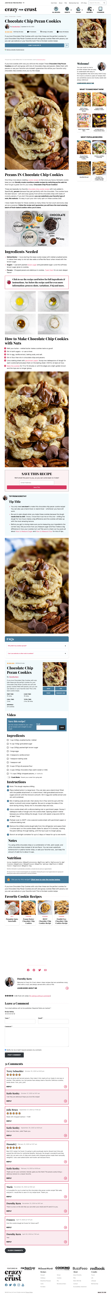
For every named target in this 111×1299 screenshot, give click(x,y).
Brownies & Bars (61, 1283)
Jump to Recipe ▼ (34, 45)
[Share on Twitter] (39, 970)
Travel (93, 1275)
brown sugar (32, 265)
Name (7, 1018)
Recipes (43, 1272)
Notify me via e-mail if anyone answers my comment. (24, 1050)
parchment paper (31, 360)
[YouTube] (23, 1286)
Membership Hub (74, 3)
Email (38, 724)
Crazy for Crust (13, 1276)
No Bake (42, 1286)
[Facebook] (6, 1286)
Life (92, 1278)
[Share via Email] (45, 970)
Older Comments (15, 1250)
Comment (8, 1026)
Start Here (54, 3)
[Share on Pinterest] (34, 970)
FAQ (66, 3)
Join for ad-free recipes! (13, 3)
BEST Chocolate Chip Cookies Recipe (45, 921)
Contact (75, 1283)
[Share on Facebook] (28, 970)
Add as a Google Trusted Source (15, 49)
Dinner (59, 1275)
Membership (94, 1283)
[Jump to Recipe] (37, 282)
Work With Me (77, 1280)
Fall (12, 916)
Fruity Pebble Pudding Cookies (99, 108)
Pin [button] (61, 688)
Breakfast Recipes (45, 1280)
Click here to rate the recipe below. (45, 880)
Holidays (89, 12)
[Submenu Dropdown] (71, 10)
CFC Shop (84, 3)
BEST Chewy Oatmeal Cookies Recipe (84, 109)
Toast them (49, 270)
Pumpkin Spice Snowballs (12, 920)
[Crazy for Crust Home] (21, 10)
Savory (78, 12)
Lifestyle (93, 1280)
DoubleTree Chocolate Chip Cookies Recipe (61, 921)
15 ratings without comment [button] (40, 996)
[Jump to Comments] (67, 45)
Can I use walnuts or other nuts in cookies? (20, 653)
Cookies (19, 16)
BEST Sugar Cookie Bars (83, 129)
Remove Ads (60, 693)
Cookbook (100, 12)
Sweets (67, 12)
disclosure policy (41, 59)
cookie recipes (33, 180)
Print (48, 693)
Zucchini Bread (84, 177)
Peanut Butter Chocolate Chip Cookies (28, 921)
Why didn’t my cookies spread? (17, 645)
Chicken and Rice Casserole (99, 156)
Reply (9, 1087)
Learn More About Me (27, 988)
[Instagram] (18, 1286)
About (60, 3)
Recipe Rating (9, 1011)
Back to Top (102, 1292)
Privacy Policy (29, 1292)
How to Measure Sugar (24, 531)
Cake (41, 1283)
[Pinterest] (14, 1286)
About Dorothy (77, 1275)
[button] (5, 32)
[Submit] (104, 3)
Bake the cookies (13, 366)
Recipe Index (12, 16)
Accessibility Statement (80, 1286)
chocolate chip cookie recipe (38, 189)
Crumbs (94, 1272)
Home (6, 16)
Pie (58, 1280)
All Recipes (56, 12)
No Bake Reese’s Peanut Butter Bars (99, 129)
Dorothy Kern (16, 26)
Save (48, 688)
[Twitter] (10, 1286)
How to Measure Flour (44, 531)
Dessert (42, 1275)
